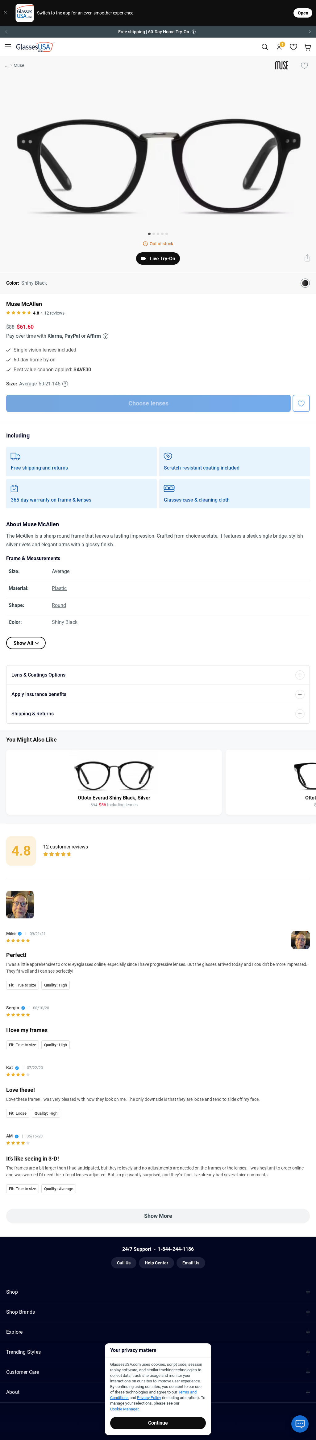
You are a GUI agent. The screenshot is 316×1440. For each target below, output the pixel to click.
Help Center (156, 1262)
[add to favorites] (301, 403)
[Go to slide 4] (162, 234)
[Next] (310, 31)
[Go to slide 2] (153, 234)
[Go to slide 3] (158, 234)
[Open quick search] (264, 47)
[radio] (8, 313)
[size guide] (65, 384)
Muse (19, 65)
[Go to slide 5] (166, 234)
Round (59, 605)
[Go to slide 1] (149, 234)
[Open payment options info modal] (104, 336)
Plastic (59, 588)
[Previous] (6, 31)
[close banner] (5, 12)
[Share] (307, 258)
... (7, 65)
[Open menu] (8, 47)
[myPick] (304, 65)
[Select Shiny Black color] (305, 283)
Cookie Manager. (124, 1409)
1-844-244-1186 (176, 1249)
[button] (158, 32)
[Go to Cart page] (308, 47)
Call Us (124, 1262)
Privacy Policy (149, 1397)
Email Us (190, 1262)
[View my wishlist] (293, 47)
